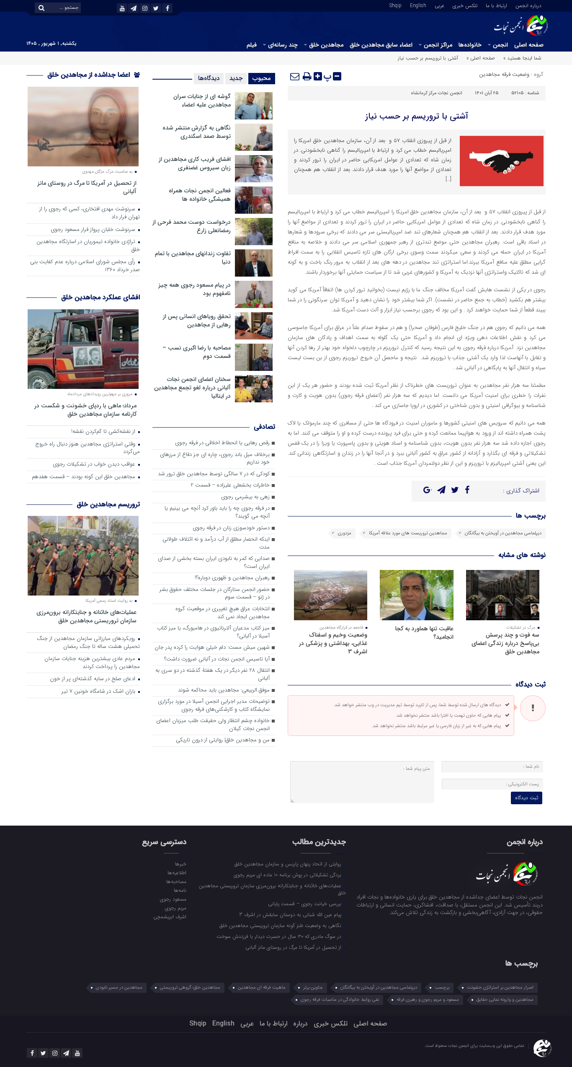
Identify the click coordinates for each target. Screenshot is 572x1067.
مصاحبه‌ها (176, 881)
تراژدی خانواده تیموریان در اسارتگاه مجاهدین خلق (88, 246)
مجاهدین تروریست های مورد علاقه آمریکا (408, 533)
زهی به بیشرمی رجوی (245, 497)
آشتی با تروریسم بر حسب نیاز (416, 116)
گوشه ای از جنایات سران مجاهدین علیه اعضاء (202, 100)
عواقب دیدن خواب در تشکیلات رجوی (95, 465)
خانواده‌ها (470, 44)
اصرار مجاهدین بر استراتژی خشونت (500, 987)
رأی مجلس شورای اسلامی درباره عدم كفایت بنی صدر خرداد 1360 (85, 266)
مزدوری (344, 533)
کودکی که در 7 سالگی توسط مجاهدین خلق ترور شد (214, 474)
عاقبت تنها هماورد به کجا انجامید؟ (424, 633)
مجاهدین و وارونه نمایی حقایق (505, 999)
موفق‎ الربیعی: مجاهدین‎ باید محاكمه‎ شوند (224, 690)
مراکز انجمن (438, 44)
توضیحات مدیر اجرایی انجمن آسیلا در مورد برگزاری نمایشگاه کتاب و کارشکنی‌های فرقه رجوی (214, 706)
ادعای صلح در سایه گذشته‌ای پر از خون (93, 679)
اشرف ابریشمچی (169, 916)
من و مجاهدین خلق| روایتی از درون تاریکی (223, 740)
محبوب (262, 78)
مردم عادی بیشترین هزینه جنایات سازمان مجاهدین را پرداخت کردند (92, 663)
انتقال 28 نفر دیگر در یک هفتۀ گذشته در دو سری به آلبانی (212, 675)
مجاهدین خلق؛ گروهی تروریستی (190, 987)
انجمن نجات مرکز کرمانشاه (436, 93)
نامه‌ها (180, 890)
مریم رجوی (175, 908)
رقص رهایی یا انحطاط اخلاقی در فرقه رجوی (222, 443)
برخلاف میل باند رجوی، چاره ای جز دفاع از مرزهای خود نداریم (215, 459)
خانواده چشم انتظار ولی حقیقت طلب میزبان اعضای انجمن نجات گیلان (213, 725)
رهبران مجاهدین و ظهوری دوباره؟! (232, 578)
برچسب (442, 987)
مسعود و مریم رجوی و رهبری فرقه (428, 999)
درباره (300, 1023)
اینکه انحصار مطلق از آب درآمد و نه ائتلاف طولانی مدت (216, 544)
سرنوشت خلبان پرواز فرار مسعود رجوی (94, 230)
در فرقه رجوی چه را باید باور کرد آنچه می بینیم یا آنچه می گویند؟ (217, 513)
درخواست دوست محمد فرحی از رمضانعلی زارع (191, 226)
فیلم (252, 44)
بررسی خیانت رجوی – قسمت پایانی (305, 903)
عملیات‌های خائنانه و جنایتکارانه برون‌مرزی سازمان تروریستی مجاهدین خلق (86, 616)
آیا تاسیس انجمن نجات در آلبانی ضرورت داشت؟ (217, 659)
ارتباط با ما (496, 5)
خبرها (180, 864)
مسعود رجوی (173, 899)
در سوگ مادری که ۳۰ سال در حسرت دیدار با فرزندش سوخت (279, 936)
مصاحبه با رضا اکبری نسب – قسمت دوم (196, 352)
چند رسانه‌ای (283, 44)
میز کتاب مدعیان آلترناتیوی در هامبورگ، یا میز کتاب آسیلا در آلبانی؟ (213, 632)
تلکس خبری (465, 5)
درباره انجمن (528, 5)
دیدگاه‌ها (208, 78)
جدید (235, 78)
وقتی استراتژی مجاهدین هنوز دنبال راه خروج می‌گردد (87, 448)
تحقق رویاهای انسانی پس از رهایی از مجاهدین (197, 320)
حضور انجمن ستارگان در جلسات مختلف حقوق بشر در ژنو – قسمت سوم (215, 594)
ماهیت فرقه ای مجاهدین (262, 987)
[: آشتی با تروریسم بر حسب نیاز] (295, 76)
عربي (439, 5)
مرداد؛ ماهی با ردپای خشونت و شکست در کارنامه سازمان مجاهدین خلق (85, 409)
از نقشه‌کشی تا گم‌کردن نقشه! (104, 432)
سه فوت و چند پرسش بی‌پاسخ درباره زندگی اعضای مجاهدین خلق (505, 643)
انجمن (500, 44)
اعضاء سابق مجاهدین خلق (381, 44)
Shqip (395, 5)
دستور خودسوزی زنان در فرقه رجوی (231, 528)
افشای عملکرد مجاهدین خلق (100, 297)
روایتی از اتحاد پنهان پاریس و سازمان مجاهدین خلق (288, 864)
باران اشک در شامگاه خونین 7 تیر (99, 692)
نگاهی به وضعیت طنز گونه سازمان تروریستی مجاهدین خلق (281, 925)
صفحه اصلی (529, 44)
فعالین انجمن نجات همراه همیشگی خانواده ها (200, 195)
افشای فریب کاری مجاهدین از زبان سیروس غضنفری (195, 163)
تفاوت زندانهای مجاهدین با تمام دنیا (193, 258)
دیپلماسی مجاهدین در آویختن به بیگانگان (503, 533)
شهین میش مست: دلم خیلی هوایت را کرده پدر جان (212, 648)
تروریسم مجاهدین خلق (108, 504)
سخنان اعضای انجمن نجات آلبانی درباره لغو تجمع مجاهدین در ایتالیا (192, 388)
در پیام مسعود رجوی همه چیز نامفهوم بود (194, 289)
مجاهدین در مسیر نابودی (119, 987)
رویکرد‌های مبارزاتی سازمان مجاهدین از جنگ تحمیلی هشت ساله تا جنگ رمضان (88, 643)
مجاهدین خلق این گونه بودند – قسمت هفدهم (84, 477)
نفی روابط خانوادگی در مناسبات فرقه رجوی (340, 999)
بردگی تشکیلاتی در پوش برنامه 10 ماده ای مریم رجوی (288, 874)
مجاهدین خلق (326, 44)
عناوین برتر (313, 987)
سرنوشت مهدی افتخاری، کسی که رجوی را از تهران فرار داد (89, 213)
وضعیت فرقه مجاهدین (504, 74)
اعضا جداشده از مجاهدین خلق (89, 75)
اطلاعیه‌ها (176, 872)
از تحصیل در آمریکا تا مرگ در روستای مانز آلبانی (87, 187)
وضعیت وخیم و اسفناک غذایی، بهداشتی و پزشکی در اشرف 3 (333, 643)
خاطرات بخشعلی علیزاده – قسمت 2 (230, 485)
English (418, 5)
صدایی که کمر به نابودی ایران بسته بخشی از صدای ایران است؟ (214, 563)
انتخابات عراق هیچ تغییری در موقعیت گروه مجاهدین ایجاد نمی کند (222, 613)
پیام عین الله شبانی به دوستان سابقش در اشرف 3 (291, 914)
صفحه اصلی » (480, 58)
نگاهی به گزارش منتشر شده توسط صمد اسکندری (196, 132)
